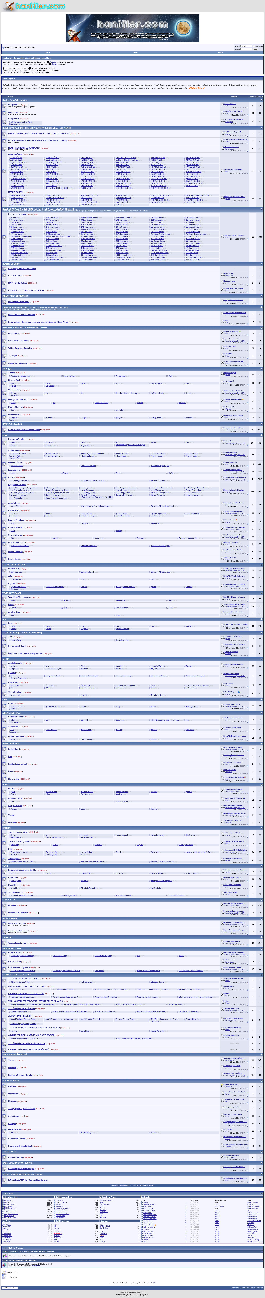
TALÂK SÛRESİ (192, 198)
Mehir (48, 720)
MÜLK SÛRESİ (87, 186)
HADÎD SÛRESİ (17, 198)
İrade (48, 513)
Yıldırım (189, 418)
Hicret (13, 709)
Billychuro (5, 1224)
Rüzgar (83, 418)
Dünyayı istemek (87, 572)
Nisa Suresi (8, 1206)
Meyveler (119, 410)
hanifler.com (245, 1287)
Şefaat (153, 587)
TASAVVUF (7, 937)
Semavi (227, 872)
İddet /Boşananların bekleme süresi (165, 720)
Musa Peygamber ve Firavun (57, 493)
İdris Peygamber (87, 488)
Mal (47, 835)
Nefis (13, 666)
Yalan (153, 688)
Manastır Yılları (17, 989)
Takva (153, 442)
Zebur (118, 473)
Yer (47, 393)
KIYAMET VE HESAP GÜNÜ (14, 565)
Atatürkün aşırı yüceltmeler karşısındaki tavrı (134, 1038)
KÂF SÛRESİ (51, 169)
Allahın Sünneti (192, 454)
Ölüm (83, 579)
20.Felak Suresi (52, 225)
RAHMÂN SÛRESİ (123, 198)
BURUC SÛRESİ (17, 167)
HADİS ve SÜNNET (10, 919)
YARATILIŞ (7, 369)
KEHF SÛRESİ (17, 183)
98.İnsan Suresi (52, 255)
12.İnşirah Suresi (193, 220)
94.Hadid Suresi (122, 253)
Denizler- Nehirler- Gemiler (126, 393)
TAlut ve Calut (191, 873)
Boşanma (119, 720)
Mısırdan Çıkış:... (149, 1237)
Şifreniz (237, 49)
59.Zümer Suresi (157, 239)
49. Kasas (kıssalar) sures (21, 236)
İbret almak (99, 971)
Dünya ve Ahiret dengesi (160, 572)
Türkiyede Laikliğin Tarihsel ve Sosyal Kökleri (81, 1004)
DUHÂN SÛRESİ (52, 181)
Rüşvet (140, 845)
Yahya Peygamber (158, 495)
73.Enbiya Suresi (17, 246)
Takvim (140, 403)
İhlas (12, 676)
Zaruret (154, 792)
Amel (12, 615)
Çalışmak (84, 835)
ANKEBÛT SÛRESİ (124, 188)
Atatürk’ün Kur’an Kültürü (105, 1012)
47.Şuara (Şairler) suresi (160, 234)
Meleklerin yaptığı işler (160, 466)
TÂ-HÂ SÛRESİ (17, 174)
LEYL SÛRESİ (51, 160)
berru (227, 1101)
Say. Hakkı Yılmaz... (11, 1217)
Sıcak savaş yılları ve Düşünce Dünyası (111, 989)
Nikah (13, 720)
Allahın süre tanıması (177, 896)
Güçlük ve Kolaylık (88, 516)
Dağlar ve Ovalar (157, 393)
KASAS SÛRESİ (158, 174)
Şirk (12, 538)
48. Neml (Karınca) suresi (196, 234)
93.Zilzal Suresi (87, 253)
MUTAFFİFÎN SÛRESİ (160, 188)
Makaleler (103, 1210)
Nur (117, 442)
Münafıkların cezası (89, 546)
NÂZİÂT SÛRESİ (17, 188)
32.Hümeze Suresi (53, 229)
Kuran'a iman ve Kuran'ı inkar (92, 481)
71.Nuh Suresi (156, 243)
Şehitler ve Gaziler (53, 706)
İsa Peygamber (17, 498)
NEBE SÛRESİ (192, 186)
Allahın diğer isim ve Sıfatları (92, 454)
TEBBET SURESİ (158, 158)
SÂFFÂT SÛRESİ (193, 176)
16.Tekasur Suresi (123, 222)
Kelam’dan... (147, 1229)
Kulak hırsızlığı (148, 1235)
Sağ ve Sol (85, 446)
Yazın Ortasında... (10, 1210)
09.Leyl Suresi (86, 220)
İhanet (153, 685)
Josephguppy (7, 1232)
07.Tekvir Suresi (17, 220)
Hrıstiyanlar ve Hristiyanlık (161, 881)
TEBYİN (102, 1241)
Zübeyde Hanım (157, 982)
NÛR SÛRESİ (86, 200)
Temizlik (66, 600)
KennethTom (6, 1234)
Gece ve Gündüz (101, 403)
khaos (227, 356)
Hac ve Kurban (122, 608)
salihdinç (228, 1146)
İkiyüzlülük (15, 685)
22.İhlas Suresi (122, 225)
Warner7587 (6, 1226)
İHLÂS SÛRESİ (52, 165)
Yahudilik (84, 881)
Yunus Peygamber (88, 495)
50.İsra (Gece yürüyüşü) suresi (58, 236)
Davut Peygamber (123, 493)
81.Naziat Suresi (87, 248)
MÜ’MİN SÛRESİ (123, 179)
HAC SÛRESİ (121, 200)
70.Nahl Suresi (122, 243)
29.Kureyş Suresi (158, 227)
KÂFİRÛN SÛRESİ (123, 162)
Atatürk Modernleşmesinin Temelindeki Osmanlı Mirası (32, 1004)
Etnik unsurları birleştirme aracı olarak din (195, 997)
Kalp (47, 666)
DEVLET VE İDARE (10, 744)
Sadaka (14, 854)
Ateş (12, 420)
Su (82, 393)
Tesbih (188, 626)
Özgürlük (119, 794)
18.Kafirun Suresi (193, 222)
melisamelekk (229, 430)
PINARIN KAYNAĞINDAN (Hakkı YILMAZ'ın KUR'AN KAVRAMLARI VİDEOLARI (35, 307)
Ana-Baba (190, 730)
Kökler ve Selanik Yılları (20, 982)
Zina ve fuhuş (86, 739)
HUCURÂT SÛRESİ (18, 202)
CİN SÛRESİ (51, 172)
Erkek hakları (86, 730)
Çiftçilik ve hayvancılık (55, 837)
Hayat (83, 383)
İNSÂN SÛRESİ (157, 198)
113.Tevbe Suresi (158, 260)
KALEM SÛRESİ (52, 158)
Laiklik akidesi (9, 1216)
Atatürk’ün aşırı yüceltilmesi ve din (24, 1038)
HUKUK (5, 785)
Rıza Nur (14, 1031)
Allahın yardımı (16, 706)
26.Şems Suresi (52, 227)
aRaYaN (228, 409)
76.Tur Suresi (121, 246)
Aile (12, 730)
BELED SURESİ (87, 169)
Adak (48, 794)
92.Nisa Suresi (51, 253)
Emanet (189, 666)
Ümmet (13, 446)
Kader (13, 513)
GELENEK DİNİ (8, 900)
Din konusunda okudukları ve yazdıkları (153, 989)
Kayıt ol (47, 52)
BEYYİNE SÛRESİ (18, 200)
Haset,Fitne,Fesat (88, 688)
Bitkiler (13, 410)
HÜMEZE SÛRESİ (193, 167)
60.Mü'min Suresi (193, 239)
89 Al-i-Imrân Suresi (159, 250)
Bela (47, 516)
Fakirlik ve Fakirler (53, 852)
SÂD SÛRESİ (191, 169)
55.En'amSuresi (17, 239)
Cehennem (15, 589)
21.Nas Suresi (86, 225)
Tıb (138, 956)
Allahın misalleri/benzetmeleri (148, 971)
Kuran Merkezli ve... (106, 1200)
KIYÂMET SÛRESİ (158, 167)
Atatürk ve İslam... (253, 1212)
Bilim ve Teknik (252, 1216)
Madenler (14, 395)
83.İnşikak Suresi (158, 248)
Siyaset (102, 1206)
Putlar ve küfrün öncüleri (188, 538)
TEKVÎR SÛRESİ (193, 158)
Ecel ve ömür (16, 579)
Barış (118, 706)
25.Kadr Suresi (16, 227)
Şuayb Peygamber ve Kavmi (22, 493)
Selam (48, 629)
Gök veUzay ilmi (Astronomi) (22, 956)
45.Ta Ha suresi (87, 234)
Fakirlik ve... (251, 1214)
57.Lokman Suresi (88, 239)
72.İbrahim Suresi (193, 243)
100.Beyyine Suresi (123, 255)
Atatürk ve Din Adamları (188, 1012)
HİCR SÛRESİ (121, 176)
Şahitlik (189, 792)
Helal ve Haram (87, 792)
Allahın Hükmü (51, 792)
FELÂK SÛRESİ (192, 162)
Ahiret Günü (15, 506)
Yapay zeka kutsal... (150, 1219)
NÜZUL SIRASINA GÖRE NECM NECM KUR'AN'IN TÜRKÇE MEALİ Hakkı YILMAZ (36, 128)
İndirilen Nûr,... (148, 1221)
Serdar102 (228, 1086)
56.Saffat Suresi (52, 239)
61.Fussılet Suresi (18, 241)
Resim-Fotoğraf (87, 1132)
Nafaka (83, 854)
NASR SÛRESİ (87, 205)
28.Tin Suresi (121, 227)
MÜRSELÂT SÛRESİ (19, 169)
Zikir (117, 626)
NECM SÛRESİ (87, 165)
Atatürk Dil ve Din (193, 1019)
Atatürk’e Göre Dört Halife (91, 1019)
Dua (152, 626)
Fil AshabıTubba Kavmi (90, 888)
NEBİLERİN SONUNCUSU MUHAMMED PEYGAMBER (24, 328)
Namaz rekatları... (10, 1204)
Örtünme (154, 739)
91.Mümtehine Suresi (19, 253)
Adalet (13, 801)
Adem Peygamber (53, 488)
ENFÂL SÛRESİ (52, 195)
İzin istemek (15, 695)
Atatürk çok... (147, 1213)
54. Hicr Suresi (192, 236)
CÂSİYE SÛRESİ (88, 181)
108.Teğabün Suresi (194, 257)
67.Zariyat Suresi (17, 243)
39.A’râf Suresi (86, 232)
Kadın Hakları (51, 730)
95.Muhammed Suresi (160, 253)
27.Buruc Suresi (87, 227)
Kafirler (119, 531)
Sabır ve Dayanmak (18, 678)
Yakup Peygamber (123, 490)
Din (187, 442)
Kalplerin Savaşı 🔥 (149, 1225)
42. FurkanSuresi (193, 232)
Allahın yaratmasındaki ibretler (22, 971)
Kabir (153, 579)
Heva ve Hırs (121, 688)
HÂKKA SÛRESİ (122, 186)
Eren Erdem (229, 275)
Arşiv (253, 1287)
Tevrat (65, 473)
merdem (228, 654)
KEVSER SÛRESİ (18, 162)
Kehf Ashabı (156, 888)
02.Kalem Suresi (52, 218)
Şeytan (13, 386)
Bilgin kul (119, 873)
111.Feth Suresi (87, 260)
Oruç (65, 608)
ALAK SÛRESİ (16, 158)
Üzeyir (13, 873)
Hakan (227, 106)
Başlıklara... (104, 1212)
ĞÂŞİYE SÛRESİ (193, 181)
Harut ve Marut (157, 873)
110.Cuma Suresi (52, 260)
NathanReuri (6, 1237)
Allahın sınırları (122, 792)
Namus (13, 739)
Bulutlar (49, 418)
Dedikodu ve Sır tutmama (126, 685)
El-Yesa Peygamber (18, 495)
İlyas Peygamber (193, 493)
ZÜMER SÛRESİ (87, 179)
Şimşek (119, 418)
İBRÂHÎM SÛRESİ (123, 183)
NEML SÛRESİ (122, 174)
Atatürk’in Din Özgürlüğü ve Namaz (151, 1012)
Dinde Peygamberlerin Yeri (56, 498)
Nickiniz (237, 46)
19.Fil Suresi (16, 225)
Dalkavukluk (191, 688)
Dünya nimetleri (17, 572)
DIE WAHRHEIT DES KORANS (15, 296)
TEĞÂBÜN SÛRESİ (89, 202)
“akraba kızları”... (149, 1223)
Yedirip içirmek (51, 854)
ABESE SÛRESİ (122, 165)
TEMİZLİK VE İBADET (11, 593)
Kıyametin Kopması (18, 587)
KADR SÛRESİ (157, 165)
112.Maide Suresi (123, 260)
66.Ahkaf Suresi (192, 241)
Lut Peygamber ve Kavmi (21, 490)
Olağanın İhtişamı (149, 1227)
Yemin (13, 794)
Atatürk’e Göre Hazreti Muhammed (59, 1019)
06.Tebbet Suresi (193, 218)
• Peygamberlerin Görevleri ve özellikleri (97, 497)
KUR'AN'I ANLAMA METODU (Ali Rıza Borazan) (22, 1174)
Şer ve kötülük (121, 513)
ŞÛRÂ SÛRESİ (192, 179)
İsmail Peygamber (88, 490)
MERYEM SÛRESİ (193, 172)
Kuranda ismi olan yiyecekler (162, 862)
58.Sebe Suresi (122, 239)
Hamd (48, 626)
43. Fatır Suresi (17, 234)
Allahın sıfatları (52, 454)
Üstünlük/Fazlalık (158, 666)
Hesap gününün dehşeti (125, 587)
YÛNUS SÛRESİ (17, 176)
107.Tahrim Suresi (158, 257)
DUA (4, 619)
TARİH (5, 866)
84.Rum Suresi (192, 248)
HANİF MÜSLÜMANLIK (12, 424)
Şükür (83, 626)
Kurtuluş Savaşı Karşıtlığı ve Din (66, 997)
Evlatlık (154, 730)
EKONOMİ (6, 828)
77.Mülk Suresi (157, 246)
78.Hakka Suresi (192, 246)
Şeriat (13, 792)
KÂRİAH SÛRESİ (123, 167)
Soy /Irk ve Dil (156, 383)
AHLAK (5, 659)
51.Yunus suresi (87, 236)
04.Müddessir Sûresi (124, 218)
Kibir (47, 688)
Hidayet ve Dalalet (123, 516)
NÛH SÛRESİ (86, 183)
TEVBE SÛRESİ (52, 205)
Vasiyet (14, 809)
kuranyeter (229, 122)
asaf (101, 1239)
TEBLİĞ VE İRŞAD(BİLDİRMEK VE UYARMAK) (22, 633)
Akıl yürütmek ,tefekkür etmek (191, 971)
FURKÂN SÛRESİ (123, 172)
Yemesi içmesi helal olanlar (21, 862)
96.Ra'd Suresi (192, 253)
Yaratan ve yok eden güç (21, 376)
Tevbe (13, 626)
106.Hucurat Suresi (123, 257)
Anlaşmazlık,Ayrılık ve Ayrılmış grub (130, 445)
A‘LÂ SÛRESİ (16, 160)
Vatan (153, 706)
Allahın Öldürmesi (53, 456)
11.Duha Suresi (157, 220)
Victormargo (6, 1239)
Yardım (135, 52)
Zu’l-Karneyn (86, 873)
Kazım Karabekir (157, 1031)
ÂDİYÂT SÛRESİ (193, 160)
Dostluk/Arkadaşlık (53, 669)
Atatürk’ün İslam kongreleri (147, 997)
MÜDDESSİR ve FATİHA (126, 158)
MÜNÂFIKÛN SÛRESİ (160, 200)
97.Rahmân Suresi (18, 255)
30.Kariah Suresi (192, 227)
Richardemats (7, 1230)
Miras (83, 809)
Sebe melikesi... (148, 1233)
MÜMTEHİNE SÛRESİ (160, 195)
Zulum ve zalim (122, 801)
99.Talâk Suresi (87, 255)
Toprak (188, 393)
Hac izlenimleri (60, 1217)
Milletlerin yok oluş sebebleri (22, 896)
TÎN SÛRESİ (51, 167)
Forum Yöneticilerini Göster (143, 1185)
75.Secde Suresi (87, 246)
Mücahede (120, 666)
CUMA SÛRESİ (157, 202)
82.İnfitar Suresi (122, 248)
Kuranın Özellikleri (158, 481)
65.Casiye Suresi (158, 241)
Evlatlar (119, 730)
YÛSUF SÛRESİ (87, 176)
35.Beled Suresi (157, 229)
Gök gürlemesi (157, 418)
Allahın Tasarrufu (157, 454)
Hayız (171, 600)
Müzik (153, 1132)
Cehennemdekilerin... (150, 1215)
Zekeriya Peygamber (124, 495)
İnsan (13, 383)
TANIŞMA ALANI (9, 1152)
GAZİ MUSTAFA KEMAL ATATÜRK (16, 975)
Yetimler (154, 809)
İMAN (4, 435)
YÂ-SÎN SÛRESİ (87, 172)
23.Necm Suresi (157, 225)
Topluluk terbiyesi (158, 695)
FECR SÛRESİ (87, 160)
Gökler (13, 393)
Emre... (217, 1204)
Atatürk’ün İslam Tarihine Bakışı (23, 1019)
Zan (12, 688)
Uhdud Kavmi (16, 888)
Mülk (170, 376)
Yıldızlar (182, 403)
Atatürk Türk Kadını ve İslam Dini (129, 1004)
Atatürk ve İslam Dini (18, 1012)
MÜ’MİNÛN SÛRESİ (194, 183)
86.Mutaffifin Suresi (53, 250)
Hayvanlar (50, 386)
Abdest (13, 600)
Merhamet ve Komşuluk (195, 676)
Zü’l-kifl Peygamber (53, 495)
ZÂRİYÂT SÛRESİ (158, 181)
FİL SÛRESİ (156, 162)
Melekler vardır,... (10, 1208)
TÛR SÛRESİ (51, 186)
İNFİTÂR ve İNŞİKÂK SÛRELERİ (59, 188)
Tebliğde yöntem (122, 640)
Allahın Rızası (191, 456)
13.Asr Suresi (16, 222)
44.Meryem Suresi (53, 234)
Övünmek (49, 685)
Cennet (189, 587)
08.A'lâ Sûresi (51, 220)
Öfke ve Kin (85, 685)
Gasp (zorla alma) (186, 845)
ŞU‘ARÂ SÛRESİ (88, 174)
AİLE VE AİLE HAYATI (11, 713)
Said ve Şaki (156, 516)
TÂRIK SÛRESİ (122, 169)
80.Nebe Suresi (52, 248)
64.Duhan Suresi (122, 241)
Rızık (13, 835)
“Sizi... (145, 1241)
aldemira (228, 315)
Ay (54, 403)
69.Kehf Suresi (87, 243)
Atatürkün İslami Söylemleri (106, 997)
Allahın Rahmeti (122, 454)
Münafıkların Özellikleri (20, 546)
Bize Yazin (235, 1287)
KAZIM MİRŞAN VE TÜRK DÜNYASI (17, 1163)
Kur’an (102, 1202)
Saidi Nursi (85, 1031)
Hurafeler (103, 1217)
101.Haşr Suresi (157, 255)
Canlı (48, 383)
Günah (83, 666)
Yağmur (14, 418)
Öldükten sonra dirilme (55, 587)
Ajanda (220, 52)
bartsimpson (229, 149)
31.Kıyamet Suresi (18, 229)
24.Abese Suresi (192, 225)
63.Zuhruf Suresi (87, 241)
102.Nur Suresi (192, 255)
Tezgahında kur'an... (11, 1214)
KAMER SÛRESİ (158, 169)
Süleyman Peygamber (160, 493)
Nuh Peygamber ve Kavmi (126, 488)
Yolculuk (84, 695)
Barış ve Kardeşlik (53, 676)
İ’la (187, 720)
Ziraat (181, 956)
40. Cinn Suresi (122, 232)
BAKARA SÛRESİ (18, 195)
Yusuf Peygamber (158, 490)
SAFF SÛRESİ (122, 202)
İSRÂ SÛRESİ (192, 174)
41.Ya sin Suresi (157, 232)
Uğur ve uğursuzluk (158, 513)
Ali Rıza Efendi (87, 982)
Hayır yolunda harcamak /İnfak (198, 852)
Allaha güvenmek (193, 513)
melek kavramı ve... (11, 1212)
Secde (13, 629)
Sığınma (84, 629)
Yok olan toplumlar (123, 896)
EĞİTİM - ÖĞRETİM (10, 1081)
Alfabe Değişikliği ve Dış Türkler (23, 1024)
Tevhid (83, 442)
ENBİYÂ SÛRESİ (158, 183)
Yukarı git (259, 1287)
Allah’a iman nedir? (18, 454)
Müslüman (85, 523)
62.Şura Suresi (52, 241)
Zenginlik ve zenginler (19, 852)
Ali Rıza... (103, 1232)
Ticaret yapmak (122, 835)
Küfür (13, 531)
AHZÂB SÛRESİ (122, 195)
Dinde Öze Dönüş (176, 1004)
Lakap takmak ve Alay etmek (197, 685)
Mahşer (84, 587)
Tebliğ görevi (16, 640)
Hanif (227, 141)
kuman (227, 988)
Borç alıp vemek (157, 835)
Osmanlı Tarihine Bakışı (125, 1019)
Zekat (171, 608)
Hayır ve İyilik (86, 513)
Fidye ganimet (191, 706)
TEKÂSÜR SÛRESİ (54, 162)
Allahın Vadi (15, 456)
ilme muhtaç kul (230, 1020)
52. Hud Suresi (122, 236)
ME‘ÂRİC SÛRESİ (158, 186)
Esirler (83, 706)
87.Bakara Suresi (88, 250)
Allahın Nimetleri (122, 629)
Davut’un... (146, 1239)
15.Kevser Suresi (88, 222)
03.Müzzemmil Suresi (89, 218)
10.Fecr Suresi (122, 220)
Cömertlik (155, 852)
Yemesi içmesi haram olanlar (92, 862)
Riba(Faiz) (15, 845)
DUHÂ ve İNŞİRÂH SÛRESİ (127, 160)
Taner (227, 1169)
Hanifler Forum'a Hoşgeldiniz (14, 100)
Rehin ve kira (16, 837)
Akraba (13, 732)
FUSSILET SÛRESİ (159, 179)
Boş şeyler (155, 669)
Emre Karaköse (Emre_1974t (235, 341)
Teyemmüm (120, 600)
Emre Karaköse (230, 932)
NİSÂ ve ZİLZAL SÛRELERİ (197, 195)
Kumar (55, 845)
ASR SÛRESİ (156, 160)
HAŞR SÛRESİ (52, 200)
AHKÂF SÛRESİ (122, 181)
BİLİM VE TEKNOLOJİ (11, 949)
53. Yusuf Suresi (157, 236)
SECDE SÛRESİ (17, 186)
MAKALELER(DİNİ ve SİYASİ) (14, 1054)
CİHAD (5, 699)
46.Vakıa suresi (122, 234)
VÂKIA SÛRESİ (52, 174)
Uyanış (145, 1202)
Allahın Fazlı (15, 458)
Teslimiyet (155, 523)
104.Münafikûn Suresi (54, 257)
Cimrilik (119, 852)
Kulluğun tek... (147, 1206)
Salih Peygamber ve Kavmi (197, 488)
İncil (12, 473)
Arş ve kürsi (120, 376)
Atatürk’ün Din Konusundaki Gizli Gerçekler (70, 1012)
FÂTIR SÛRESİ (157, 172)
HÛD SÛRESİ (51, 176)
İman (13, 442)
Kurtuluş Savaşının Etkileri (189, 989)
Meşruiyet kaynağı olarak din (22, 997)
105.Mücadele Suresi (89, 257)
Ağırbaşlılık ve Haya (124, 676)
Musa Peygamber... (253, 1231)
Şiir (12, 1132)
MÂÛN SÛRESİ (87, 162)
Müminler (49, 442)
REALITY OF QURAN (11, 264)
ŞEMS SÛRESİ (192, 165)
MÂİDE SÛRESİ (17, 205)
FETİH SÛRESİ (192, 202)
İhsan (118, 615)
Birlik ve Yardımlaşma (89, 676)
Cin (187, 383)
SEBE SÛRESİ (52, 179)
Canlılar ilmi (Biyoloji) (103, 956)
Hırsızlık (98, 845)
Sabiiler (140, 538)
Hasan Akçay (229, 757)
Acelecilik (119, 669)
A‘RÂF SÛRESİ (16, 172)
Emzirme (14, 722)
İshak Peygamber (193, 495)
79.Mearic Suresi (17, 248)
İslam (13, 523)
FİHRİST (119, 205)
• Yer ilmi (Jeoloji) (60, 956)
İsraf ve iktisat (86, 852)
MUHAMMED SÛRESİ (55, 198)
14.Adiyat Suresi (52, 222)
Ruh (117, 383)
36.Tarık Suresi (192, 229)
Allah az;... (7, 1202)
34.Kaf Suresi (121, 229)
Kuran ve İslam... (253, 1202)
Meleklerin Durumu (88, 466)
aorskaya (228, 772)
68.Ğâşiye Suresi (52, 243)
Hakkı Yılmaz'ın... (149, 1208)
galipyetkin (57, 1230)
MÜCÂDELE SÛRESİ (194, 200)
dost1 (227, 113)
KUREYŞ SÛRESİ (88, 167)
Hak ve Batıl (51, 446)
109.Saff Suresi (17, 260)
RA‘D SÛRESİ (86, 198)
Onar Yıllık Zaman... (149, 1217)
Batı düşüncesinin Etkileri (63, 989)
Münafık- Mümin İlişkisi (160, 546)
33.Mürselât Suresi (88, 229)
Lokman (49, 873)
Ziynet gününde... (149, 1231)
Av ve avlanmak (87, 837)
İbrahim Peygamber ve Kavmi (57, 490)
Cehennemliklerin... (149, 1204)
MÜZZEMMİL (86, 158)
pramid (227, 134)
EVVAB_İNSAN (105, 1226)
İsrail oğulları (16, 881)
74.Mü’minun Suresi (54, 246)
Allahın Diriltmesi (87, 456)
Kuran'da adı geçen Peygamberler (24, 488)
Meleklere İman (17, 466)
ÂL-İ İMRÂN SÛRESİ (89, 195)
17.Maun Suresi (157, 222)
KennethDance (7, 1236)
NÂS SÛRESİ (16, 165)
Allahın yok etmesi (70, 896)
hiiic (226, 302)
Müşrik (55, 538)
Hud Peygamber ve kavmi (161, 488)
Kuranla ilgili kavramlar (20, 481)
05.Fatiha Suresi (157, 218)
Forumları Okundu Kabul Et (121, 1185)
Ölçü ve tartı (191, 835)
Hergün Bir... (8, 1200)
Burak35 (228, 822)
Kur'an (171, 473)
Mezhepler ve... (105, 1204)
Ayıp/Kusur (14, 669)
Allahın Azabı (121, 456)
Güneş (13, 403)
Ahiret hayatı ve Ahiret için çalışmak (95, 506)
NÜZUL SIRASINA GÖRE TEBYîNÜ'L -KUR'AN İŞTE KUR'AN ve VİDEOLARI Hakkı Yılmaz (39, 209)
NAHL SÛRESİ (52, 183)
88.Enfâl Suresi (122, 250)
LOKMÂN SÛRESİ (18, 179)
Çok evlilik (85, 720)
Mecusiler (99, 538)
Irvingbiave (6, 1241)
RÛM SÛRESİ (86, 188)
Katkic (4, 1228)
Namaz (13, 608)
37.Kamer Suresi (17, 232)
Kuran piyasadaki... (149, 1210)
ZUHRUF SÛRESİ (18, 181)
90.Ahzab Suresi (192, 250)
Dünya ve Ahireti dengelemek (162, 506)
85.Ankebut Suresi (18, 250)
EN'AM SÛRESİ (157, 176)
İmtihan (14, 516)
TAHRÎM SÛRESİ (53, 202)
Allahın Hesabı (157, 456)
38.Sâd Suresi (51, 232)
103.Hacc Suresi (17, 257)
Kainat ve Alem (69, 376)
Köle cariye (85, 794)
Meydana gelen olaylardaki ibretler (66, 971)
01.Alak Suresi (16, 218)
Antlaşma (84, 669)
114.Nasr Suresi (192, 260)
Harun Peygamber (88, 493)
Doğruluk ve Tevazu (159, 676)
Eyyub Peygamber (193, 490)
